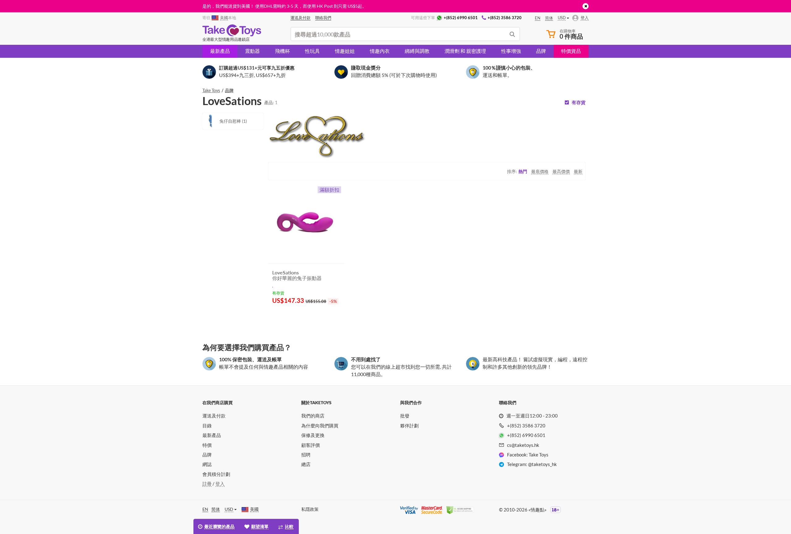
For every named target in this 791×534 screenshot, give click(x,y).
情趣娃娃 (345, 51)
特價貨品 (571, 51)
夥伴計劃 (409, 425)
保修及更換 (312, 435)
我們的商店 (312, 415)
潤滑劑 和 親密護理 (465, 51)
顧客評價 (310, 445)
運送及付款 (214, 415)
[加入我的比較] (337, 316)
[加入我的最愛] (328, 316)
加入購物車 (290, 316)
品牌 (541, 51)
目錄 (207, 425)
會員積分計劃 (216, 474)
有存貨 (579, 102)
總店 (306, 464)
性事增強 (511, 51)
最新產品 (220, 51)
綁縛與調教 (417, 51)
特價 (207, 445)
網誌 (207, 464)
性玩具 (312, 51)
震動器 (252, 51)
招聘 (306, 454)
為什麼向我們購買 (319, 425)
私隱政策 (310, 509)
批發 (404, 415)
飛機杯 (282, 51)
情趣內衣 (380, 51)
